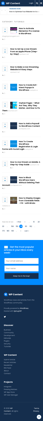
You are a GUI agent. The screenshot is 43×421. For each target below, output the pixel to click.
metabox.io (6, 206)
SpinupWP (18, 311)
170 (3, 231)
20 (39, 222)
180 (8, 231)
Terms (36, 408)
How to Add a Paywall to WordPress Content (29, 124)
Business (7, 330)
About (6, 371)
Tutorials (7, 346)
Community (9, 332)
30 (3, 226)
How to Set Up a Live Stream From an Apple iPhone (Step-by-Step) (23, 51)
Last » (27, 231)
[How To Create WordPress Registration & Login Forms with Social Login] (13, 143)
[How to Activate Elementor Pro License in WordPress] (13, 30)
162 (31, 226)
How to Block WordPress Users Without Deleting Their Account (21, 181)
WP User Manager (11, 395)
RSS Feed (7, 368)
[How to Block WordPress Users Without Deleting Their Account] (13, 179)
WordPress (24, 308)
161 (26, 226)
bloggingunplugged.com (10, 36)
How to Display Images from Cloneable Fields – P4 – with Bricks (29, 200)
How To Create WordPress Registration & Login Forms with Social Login (20, 145)
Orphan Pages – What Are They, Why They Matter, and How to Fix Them (21, 107)
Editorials (7, 338)
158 (12, 226)
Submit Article (9, 359)
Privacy (36, 411)
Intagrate (7, 386)
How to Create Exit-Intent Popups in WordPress (28, 87)
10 (34, 222)
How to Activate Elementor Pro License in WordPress (29, 31)
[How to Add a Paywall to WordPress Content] (13, 125)
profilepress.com (24, 129)
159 (17, 226)
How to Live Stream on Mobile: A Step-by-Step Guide (25, 163)
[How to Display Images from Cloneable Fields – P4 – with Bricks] (13, 200)
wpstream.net (24, 54)
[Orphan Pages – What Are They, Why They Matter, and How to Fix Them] (13, 105)
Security (7, 344)
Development (9, 335)
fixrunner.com (12, 111)
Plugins (6, 341)
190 (12, 231)
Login (31, 3)
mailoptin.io (34, 90)
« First (19, 222)
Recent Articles (10, 362)
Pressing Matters (10, 389)
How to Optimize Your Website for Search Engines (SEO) (26, 11)
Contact (7, 373)
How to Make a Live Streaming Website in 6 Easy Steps (24, 68)
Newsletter (8, 365)
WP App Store (9, 392)
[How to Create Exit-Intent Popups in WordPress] (13, 87)
